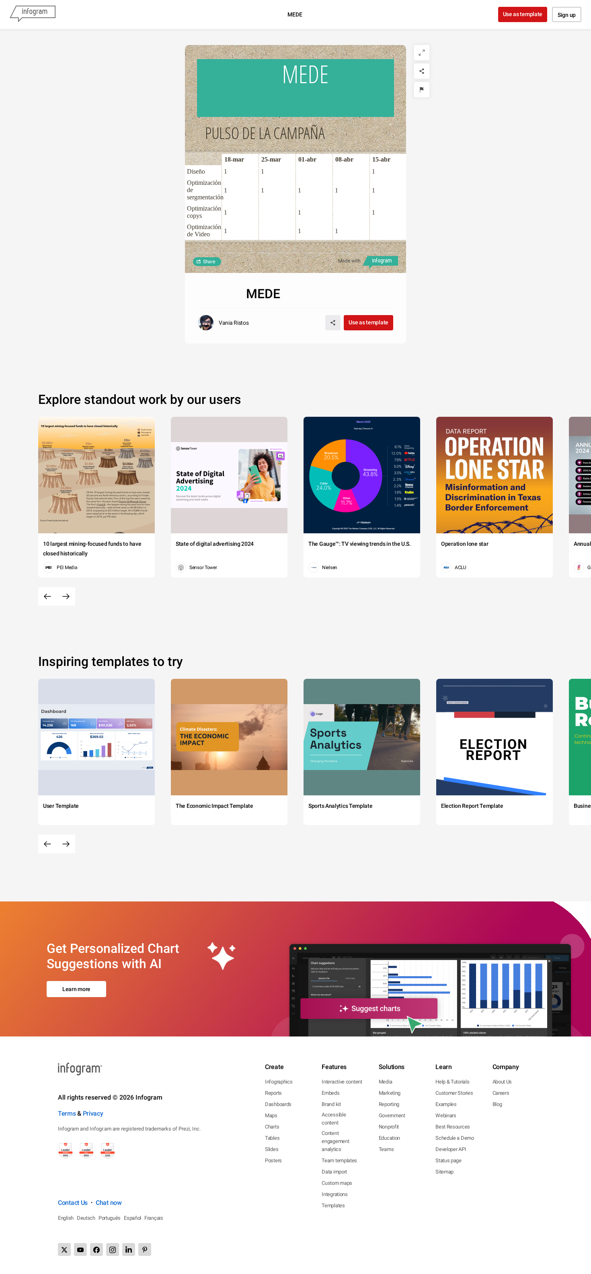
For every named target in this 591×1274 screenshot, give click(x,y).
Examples (446, 1104)
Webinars (445, 1115)
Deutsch (86, 1218)
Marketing (389, 1093)
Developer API (450, 1149)
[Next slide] (66, 596)
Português (109, 1218)
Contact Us (73, 1202)
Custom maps (337, 1183)
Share (209, 261)
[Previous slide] (47, 596)
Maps (271, 1115)
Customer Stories (454, 1093)
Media (385, 1082)
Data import (334, 1172)
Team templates (339, 1160)
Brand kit (331, 1104)
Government (392, 1115)
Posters (273, 1160)
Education (389, 1138)
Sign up (567, 15)
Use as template (523, 14)
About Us (502, 1082)
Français (153, 1218)
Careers (500, 1093)
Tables (272, 1138)
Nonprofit (389, 1127)
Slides (271, 1149)
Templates (333, 1205)
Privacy (93, 1113)
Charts (272, 1127)
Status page (448, 1160)
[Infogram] (32, 14)
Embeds (330, 1093)
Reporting (389, 1104)
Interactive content (342, 1082)
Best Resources (452, 1127)
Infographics (278, 1082)
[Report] (421, 89)
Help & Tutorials (452, 1082)
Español (132, 1218)
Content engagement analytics (335, 1141)
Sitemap (444, 1172)
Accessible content (334, 1119)
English (66, 1218)
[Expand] (421, 52)
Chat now (109, 1202)
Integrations (334, 1194)
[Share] (421, 71)
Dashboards (278, 1104)
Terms (67, 1113)
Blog (497, 1104)
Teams (386, 1149)
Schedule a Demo (454, 1138)
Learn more (76, 989)
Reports (273, 1093)
